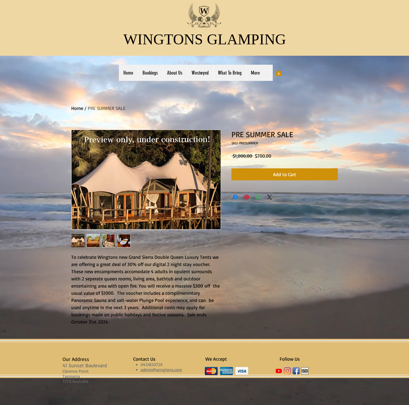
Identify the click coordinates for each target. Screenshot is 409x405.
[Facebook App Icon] (296, 370)
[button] (278, 72)
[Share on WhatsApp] (258, 197)
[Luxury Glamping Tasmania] (287, 370)
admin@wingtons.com (161, 369)
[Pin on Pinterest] (246, 197)
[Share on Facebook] (235, 197)
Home (77, 108)
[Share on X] (269, 197)
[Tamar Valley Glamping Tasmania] (304, 370)
